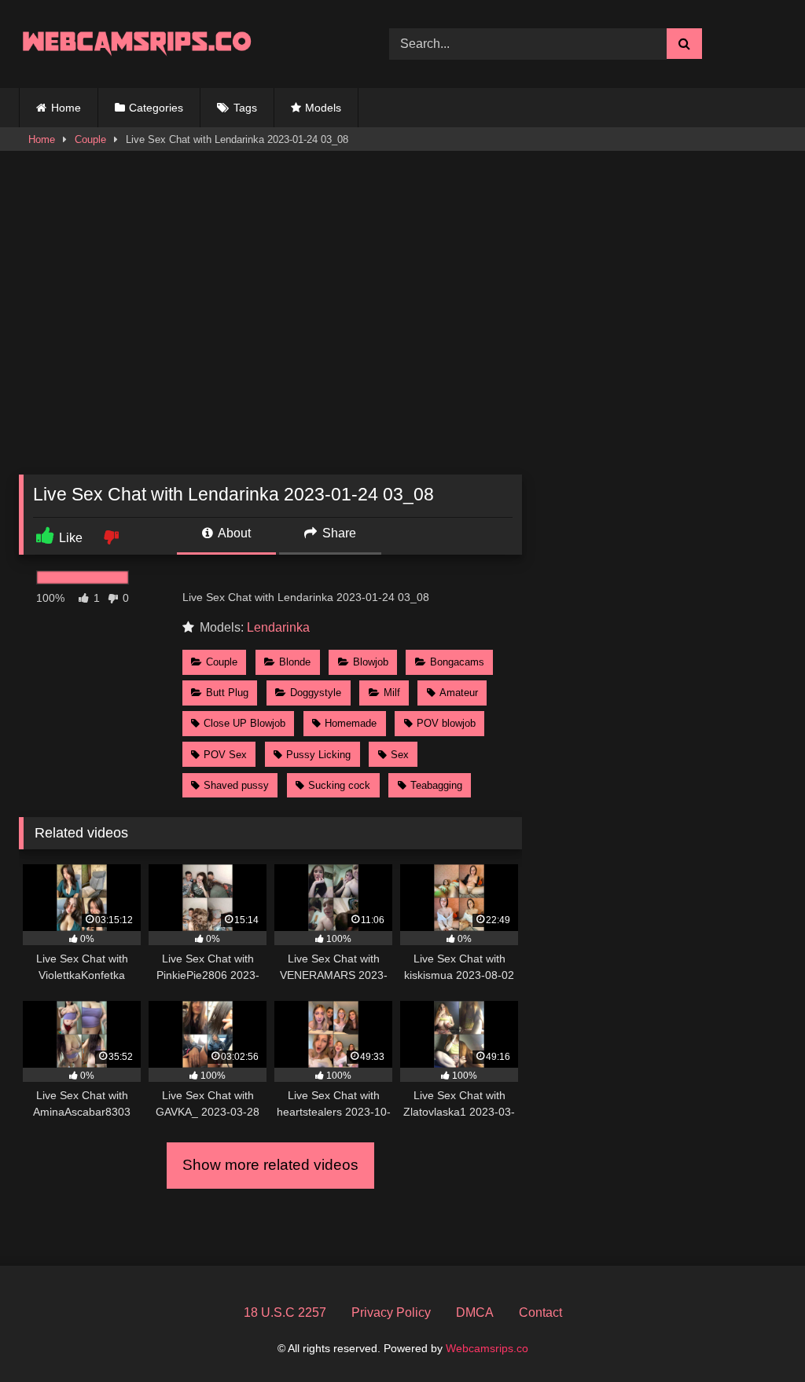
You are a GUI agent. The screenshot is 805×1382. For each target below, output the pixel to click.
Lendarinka (278, 627)
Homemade (351, 723)
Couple (90, 139)
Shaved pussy (236, 785)
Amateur (458, 692)
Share (337, 533)
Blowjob (370, 662)
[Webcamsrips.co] (179, 43)
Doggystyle (315, 692)
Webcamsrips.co (487, 1348)
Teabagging (436, 785)
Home (66, 107)
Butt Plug (227, 692)
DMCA (475, 1312)
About (233, 533)
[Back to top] (756, 1335)
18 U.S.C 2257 (285, 1312)
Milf (392, 692)
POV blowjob (446, 723)
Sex (400, 755)
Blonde (295, 662)
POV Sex (225, 755)
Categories (156, 107)
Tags (245, 107)
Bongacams (457, 662)
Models (323, 107)
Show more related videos (270, 1165)
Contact (540, 1312)
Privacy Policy (391, 1312)
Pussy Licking (318, 755)
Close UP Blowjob (244, 723)
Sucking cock (339, 785)
